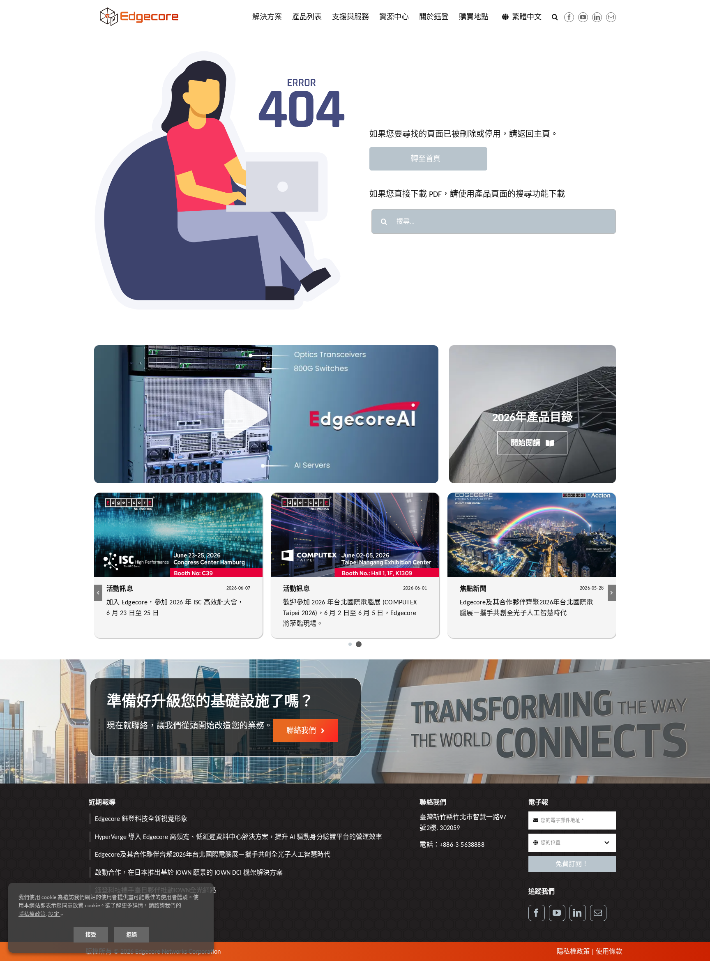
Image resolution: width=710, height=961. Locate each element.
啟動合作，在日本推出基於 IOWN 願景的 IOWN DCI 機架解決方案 (189, 872)
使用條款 (609, 951)
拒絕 (131, 934)
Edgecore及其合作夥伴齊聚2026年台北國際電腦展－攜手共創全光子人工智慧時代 (212, 854)
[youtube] (583, 17)
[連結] (597, 17)
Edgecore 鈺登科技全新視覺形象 (141, 819)
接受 (90, 934)
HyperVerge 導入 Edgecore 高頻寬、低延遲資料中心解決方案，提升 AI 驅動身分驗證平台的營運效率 (238, 837)
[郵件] (611, 17)
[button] (555, 17)
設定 (54, 914)
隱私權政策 (573, 951)
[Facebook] (569, 17)
